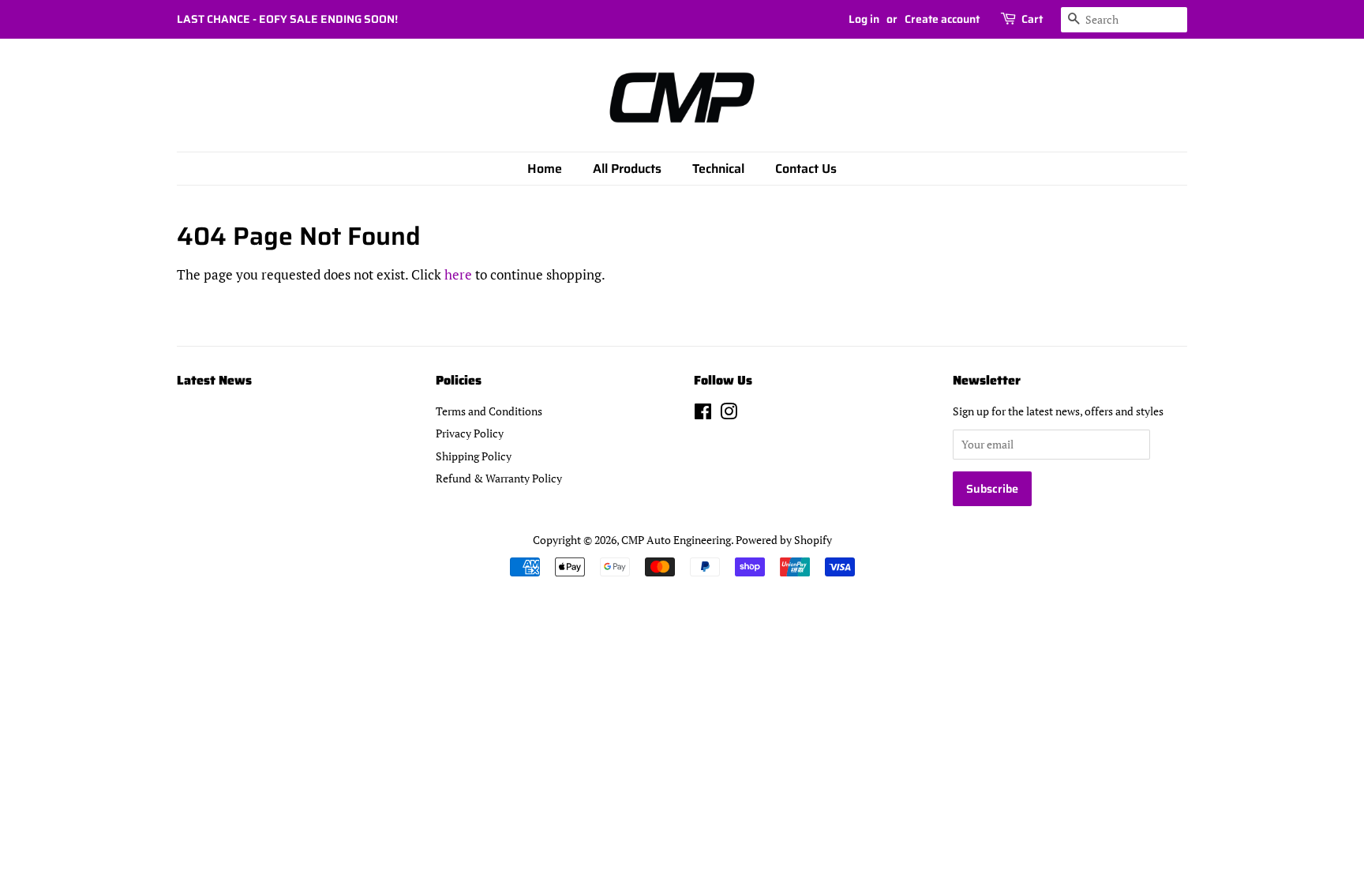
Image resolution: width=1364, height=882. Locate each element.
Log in (864, 19)
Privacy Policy (470, 433)
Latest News (214, 380)
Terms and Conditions (489, 410)
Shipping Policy (474, 456)
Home (544, 168)
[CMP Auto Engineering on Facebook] (703, 414)
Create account (942, 19)
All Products (627, 168)
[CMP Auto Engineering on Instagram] (728, 414)
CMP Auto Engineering (676, 539)
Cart (1032, 19)
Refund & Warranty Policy (499, 478)
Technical (718, 168)
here (458, 274)
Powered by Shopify (784, 539)
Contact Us (806, 168)
